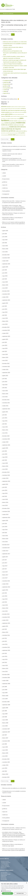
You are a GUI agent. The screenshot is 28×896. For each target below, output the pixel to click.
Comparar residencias (5, 865)
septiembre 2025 (6, 263)
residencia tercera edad (20, 131)
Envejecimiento (6, 84)
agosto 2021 (5, 411)
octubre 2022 (5, 369)
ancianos (9, 106)
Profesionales (3, 876)
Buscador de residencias (8, 13)
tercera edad (11, 134)
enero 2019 (5, 505)
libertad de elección (21, 114)
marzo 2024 (5, 318)
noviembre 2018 (6, 511)
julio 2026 (4, 233)
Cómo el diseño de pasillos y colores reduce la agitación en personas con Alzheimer (13, 165)
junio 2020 (4, 454)
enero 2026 (5, 251)
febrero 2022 (5, 393)
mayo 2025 (4, 276)
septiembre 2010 (6, 650)
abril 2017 (4, 568)
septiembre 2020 (6, 445)
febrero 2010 (5, 668)
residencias (5, 82)
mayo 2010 (4, 659)
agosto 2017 (5, 556)
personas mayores (13, 120)
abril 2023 (4, 351)
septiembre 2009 (6, 683)
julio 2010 (4, 653)
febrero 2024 (5, 321)
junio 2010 (4, 656)
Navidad (12, 118)
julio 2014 (4, 638)
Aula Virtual (5, 18)
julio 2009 (4, 686)
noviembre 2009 (6, 677)
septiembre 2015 (6, 623)
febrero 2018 (5, 538)
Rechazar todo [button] (20, 893)
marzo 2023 (5, 354)
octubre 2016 (5, 584)
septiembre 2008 (6, 704)
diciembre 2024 (5, 291)
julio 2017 (4, 559)
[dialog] (14, 889)
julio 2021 (4, 414)
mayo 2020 (4, 457)
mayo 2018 (4, 529)
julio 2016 (4, 593)
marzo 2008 (5, 719)
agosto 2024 (5, 303)
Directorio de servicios (5, 861)
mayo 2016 (4, 599)
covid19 (5, 89)
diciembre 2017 (5, 544)
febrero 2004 (5, 774)
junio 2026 (4, 236)
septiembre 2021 (6, 408)
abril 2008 (4, 716)
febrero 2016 (5, 608)
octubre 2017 (5, 550)
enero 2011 (4, 644)
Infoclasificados (3, 878)
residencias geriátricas (8, 131)
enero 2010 (5, 671)
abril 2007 (4, 734)
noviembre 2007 (6, 728)
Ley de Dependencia (4, 863)
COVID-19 (4, 110)
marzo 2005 (5, 750)
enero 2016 (5, 611)
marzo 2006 (5, 747)
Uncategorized (6, 80)
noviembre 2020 (6, 439)
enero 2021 (5, 433)
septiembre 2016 (6, 587)
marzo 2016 (5, 605)
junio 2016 (4, 596)
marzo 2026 (5, 245)
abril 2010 (4, 662)
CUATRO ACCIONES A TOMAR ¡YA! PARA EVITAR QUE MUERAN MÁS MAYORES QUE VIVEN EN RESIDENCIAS (13, 209)
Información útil (3, 867)
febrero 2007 (5, 738)
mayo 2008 (4, 713)
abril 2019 (4, 496)
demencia (13, 110)
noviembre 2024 (6, 294)
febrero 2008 (5, 722)
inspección (5, 93)
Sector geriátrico (7, 87)
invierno (16, 114)
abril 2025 (4, 279)
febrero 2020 (5, 466)
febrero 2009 (5, 695)
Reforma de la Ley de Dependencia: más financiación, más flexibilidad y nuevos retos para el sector (15, 52)
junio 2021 (4, 417)
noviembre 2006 (6, 741)
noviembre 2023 (6, 330)
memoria (7, 116)
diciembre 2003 (5, 777)
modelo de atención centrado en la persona (17, 116)
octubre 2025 (5, 260)
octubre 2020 (5, 442)
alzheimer (4, 106)
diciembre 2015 (5, 614)
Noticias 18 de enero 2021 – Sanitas (10, 201)
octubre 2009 (5, 680)
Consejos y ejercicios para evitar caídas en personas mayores (12, 154)
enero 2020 (5, 469)
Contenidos (12, 18)
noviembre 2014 (6, 635)
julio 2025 (4, 269)
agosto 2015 (5, 626)
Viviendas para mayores (5, 866)
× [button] (26, 883)
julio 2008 (4, 710)
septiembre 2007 (6, 731)
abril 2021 (4, 423)
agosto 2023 (5, 339)
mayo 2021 (4, 420)
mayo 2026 (4, 239)
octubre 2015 (5, 620)
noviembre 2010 (6, 647)
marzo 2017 (5, 571)
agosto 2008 (5, 707)
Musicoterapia (5, 217)
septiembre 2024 (6, 300)
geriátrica (3, 114)
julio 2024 (4, 306)
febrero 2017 (5, 574)
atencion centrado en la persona (20, 106)
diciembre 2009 (5, 674)
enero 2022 (5, 396)
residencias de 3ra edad (18, 124)
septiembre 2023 (6, 336)
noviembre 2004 (6, 762)
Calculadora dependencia (5, 862)
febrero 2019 (5, 502)
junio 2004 (4, 768)
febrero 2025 (5, 285)
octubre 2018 (5, 514)
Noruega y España (16, 118)
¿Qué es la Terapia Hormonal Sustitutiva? (12, 63)
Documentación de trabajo (5, 874)
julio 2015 (4, 629)
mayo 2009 (4, 692)
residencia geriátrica (10, 123)
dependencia (18, 110)
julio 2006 (4, 744)
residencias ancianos (7, 125)
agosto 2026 (5, 230)
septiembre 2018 (6, 517)
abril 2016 (4, 602)
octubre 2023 (5, 333)
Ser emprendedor (4, 872)
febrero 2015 (5, 632)
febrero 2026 (5, 248)
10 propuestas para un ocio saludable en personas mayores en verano (14, 150)
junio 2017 (4, 562)
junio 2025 (4, 272)
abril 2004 (4, 771)
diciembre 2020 (5, 436)
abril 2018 (4, 532)
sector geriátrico (21, 132)
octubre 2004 (5, 765)
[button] (14, 891)
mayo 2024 (4, 312)
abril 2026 (4, 242)
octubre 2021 (5, 405)
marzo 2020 (5, 463)
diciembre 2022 (5, 363)
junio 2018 (4, 526)
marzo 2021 (5, 426)
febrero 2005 (5, 753)
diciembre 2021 (5, 399)
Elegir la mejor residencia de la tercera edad (17, 112)
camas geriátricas (18, 108)
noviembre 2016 (6, 580)
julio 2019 (4, 487)
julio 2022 (4, 378)
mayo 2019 (4, 493)
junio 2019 (4, 490)
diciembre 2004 (5, 759)
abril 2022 (4, 387)
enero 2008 (5, 725)
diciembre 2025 (5, 254)
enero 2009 (5, 698)
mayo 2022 (4, 384)
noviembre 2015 (6, 617)
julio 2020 (4, 451)
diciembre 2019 (5, 472)
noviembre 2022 (6, 366)
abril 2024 (4, 315)
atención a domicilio (4, 108)
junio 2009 (4, 689)
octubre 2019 (5, 478)
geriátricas (5, 86)
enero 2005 (5, 756)
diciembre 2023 (5, 327)
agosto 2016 (5, 590)
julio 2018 (4, 523)
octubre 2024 (5, 297)
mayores (3, 116)
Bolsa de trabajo (20, 15)
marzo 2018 (5, 535)
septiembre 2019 (6, 481)
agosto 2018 (5, 520)
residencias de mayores (13, 129)
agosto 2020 (5, 448)
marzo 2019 (5, 499)
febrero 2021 (5, 430)
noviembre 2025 (6, 257)
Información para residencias (9, 15)
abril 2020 (4, 460)
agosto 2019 (5, 484)
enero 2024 (5, 324)
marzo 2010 (5, 665)
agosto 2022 (5, 375)
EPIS (25, 112)
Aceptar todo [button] (7, 893)
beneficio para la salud (11, 108)
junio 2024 (4, 309)
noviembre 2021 (6, 402)
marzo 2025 (5, 282)
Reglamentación (4, 875)
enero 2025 (5, 288)
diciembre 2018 (5, 508)
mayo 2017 (4, 565)
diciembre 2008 (5, 701)
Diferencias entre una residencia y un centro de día (15, 41)
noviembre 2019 (6, 475)
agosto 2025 (5, 266)
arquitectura (13, 106)
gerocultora (8, 114)
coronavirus (23, 108)
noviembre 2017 (6, 547)
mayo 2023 (4, 348)
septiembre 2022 (6, 372)
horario (14, 114)
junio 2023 (4, 345)
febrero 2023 (5, 357)
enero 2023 (5, 360)
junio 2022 (4, 381)
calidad (5, 91)
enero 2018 (5, 541)
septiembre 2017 (6, 553)
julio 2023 (4, 342)
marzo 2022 (5, 390)
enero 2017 (5, 577)
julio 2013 (4, 641)
